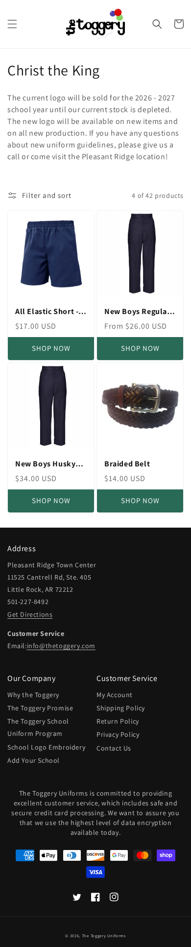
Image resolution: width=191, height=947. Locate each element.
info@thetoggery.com (61, 645)
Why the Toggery (33, 694)
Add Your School (33, 760)
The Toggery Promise (40, 708)
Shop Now (51, 348)
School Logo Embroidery (46, 747)
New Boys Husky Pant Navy (45, 464)
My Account (114, 694)
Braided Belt (127, 464)
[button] (12, 24)
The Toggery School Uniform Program (38, 727)
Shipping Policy (120, 708)
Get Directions (29, 614)
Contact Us (113, 748)
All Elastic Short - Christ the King (46, 312)
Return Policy (117, 721)
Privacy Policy (117, 734)
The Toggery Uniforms (104, 935)
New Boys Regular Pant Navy (137, 312)
